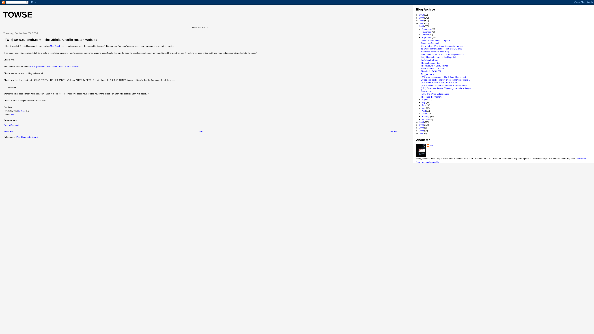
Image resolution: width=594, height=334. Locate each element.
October (425, 35)
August (425, 99)
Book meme (426, 91)
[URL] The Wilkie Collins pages (435, 94)
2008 (421, 20)
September (427, 37)
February (426, 116)
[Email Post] (27, 111)
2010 (421, 15)
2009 (421, 18)
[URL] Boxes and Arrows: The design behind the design (446, 88)
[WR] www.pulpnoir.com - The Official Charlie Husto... (445, 77)
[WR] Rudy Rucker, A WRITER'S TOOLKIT (440, 82)
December (426, 29)
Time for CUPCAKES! (431, 71)
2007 (421, 23)
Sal (431, 145)
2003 (421, 128)
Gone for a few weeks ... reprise (435, 40)
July (424, 102)
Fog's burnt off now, (430, 60)
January (425, 119)
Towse (17, 14)
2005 (421, 122)
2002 (421, 131)
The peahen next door (431, 63)
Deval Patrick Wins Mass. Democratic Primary (442, 46)
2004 (421, 125)
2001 (421, 133)
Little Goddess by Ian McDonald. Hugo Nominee (442, 54)
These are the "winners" (431, 97)
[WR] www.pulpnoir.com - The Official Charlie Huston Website (51, 39)
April (424, 111)
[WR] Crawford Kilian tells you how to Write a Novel (444, 85)
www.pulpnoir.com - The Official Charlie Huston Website (54, 66)
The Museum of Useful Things (434, 66)
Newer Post (9, 131)
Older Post (393, 131)
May (424, 108)
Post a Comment (11, 125)
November (426, 32)
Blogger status (427, 74)
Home (201, 131)
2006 (421, 26)
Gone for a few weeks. (431, 43)
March (425, 114)
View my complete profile (427, 162)
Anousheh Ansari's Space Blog (435, 52)
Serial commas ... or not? (432, 68)
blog (12, 114)
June (424, 105)
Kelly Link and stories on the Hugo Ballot (439, 57)
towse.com (581, 158)
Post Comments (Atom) (27, 137)
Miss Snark (55, 46)
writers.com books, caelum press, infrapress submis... (445, 80)
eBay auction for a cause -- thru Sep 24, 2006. (442, 49)
